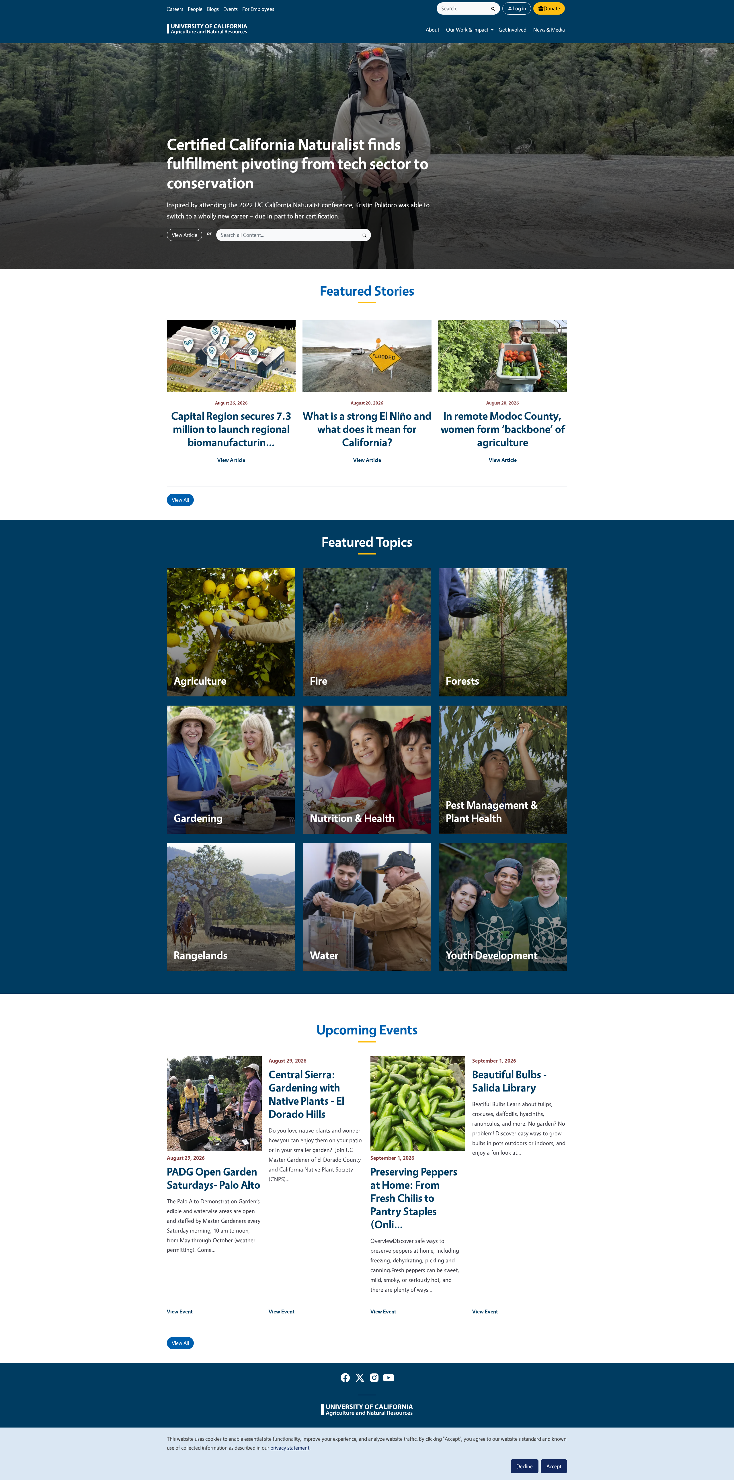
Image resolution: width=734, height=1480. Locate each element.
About (432, 29)
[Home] (207, 30)
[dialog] (367, 1453)
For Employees (258, 8)
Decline (524, 1466)
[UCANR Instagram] (374, 1378)
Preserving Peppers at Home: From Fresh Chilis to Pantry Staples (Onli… (413, 1198)
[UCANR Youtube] (388, 1378)
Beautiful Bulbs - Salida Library (509, 1081)
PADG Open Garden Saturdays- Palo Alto (213, 1178)
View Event (180, 1311)
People (195, 8)
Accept (553, 1466)
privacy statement (289, 1447)
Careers (175, 8)
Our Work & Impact (467, 29)
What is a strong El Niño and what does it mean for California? (367, 429)
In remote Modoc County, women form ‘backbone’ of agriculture (503, 429)
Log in (519, 8)
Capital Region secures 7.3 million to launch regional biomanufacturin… (231, 429)
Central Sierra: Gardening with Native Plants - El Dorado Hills (306, 1094)
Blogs (213, 8)
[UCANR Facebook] (345, 1378)
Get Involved (512, 29)
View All (180, 499)
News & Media (549, 29)
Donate (552, 8)
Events (230, 8)
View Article (184, 234)
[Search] (493, 8)
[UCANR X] (359, 1378)
